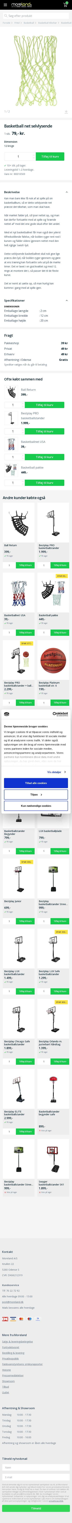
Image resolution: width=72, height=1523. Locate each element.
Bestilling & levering (13, 1352)
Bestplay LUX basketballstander (14, 973)
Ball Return (10, 545)
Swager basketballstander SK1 (51, 1183)
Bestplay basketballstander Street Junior (53, 903)
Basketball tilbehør (47, 23)
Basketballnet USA (14, 615)
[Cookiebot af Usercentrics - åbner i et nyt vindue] (52, 714)
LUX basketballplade (50, 831)
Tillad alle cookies (36, 783)
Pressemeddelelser (13, 1375)
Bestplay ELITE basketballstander (14, 1113)
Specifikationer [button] (14, 300)
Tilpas (34, 794)
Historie (6, 1370)
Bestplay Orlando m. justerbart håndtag (50, 1043)
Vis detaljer (54, 771)
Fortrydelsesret (10, 1347)
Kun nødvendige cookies (36, 805)
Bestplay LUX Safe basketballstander (49, 973)
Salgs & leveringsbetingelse (17, 1341)
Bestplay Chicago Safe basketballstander (17, 1043)
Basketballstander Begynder (14, 833)
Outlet (5, 1392)
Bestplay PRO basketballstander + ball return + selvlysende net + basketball (18, 684)
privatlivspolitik (56, 1501)
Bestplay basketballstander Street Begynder (18, 1183)
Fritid (17, 23)
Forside (6, 23)
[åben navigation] (5, 5)
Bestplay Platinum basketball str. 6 (49, 684)
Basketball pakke (48, 615)
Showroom (8, 1381)
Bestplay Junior (12, 901)
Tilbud (5, 1386)
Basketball (29, 23)
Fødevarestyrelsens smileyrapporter (22, 1364)
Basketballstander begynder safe (49, 1113)
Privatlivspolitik (10, 1358)
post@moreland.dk (12, 1302)
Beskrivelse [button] (12, 192)
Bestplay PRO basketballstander (49, 547)
